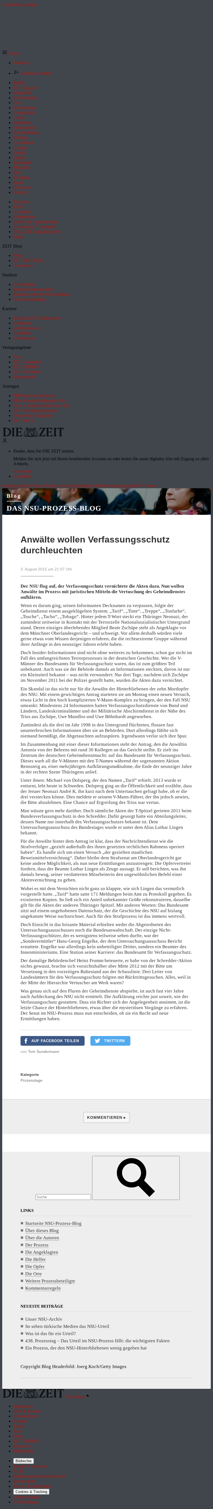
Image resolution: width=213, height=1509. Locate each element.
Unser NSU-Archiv (43, 1319)
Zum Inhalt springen (20, 4)
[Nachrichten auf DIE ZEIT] (33, 435)
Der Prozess (37, 1245)
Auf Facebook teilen (55, 1041)
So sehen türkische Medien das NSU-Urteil (67, 1326)
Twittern (114, 1041)
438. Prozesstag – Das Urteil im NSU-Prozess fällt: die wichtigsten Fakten (97, 1340)
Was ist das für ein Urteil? (50, 1333)
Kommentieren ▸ (106, 1117)
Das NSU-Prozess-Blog (54, 508)
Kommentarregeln (43, 1288)
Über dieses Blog (42, 1230)
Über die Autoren (42, 1237)
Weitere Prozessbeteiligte (50, 1281)
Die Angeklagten (41, 1252)
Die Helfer (35, 1259)
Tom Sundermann (43, 1051)
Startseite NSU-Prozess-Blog (53, 1223)
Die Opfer (35, 1266)
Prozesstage (31, 1080)
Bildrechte (24, 1461)
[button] (10, 53)
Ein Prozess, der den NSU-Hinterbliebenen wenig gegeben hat (86, 1348)
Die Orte (33, 1273)
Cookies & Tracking (31, 1492)
